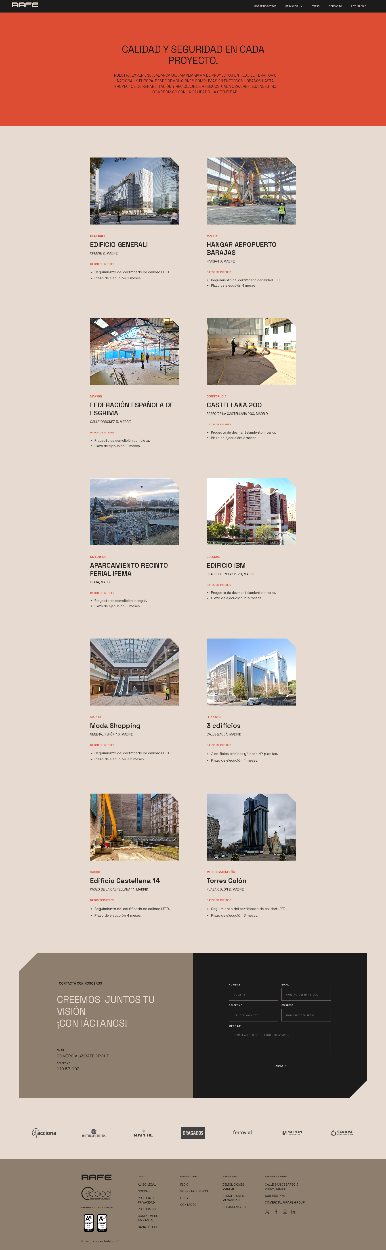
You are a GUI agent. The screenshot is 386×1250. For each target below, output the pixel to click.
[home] (35, 3)
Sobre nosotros (265, 6)
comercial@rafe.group (83, 1056)
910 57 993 (68, 1068)
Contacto (335, 6)
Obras (315, 6)
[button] (294, 7)
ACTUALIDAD (358, 6)
